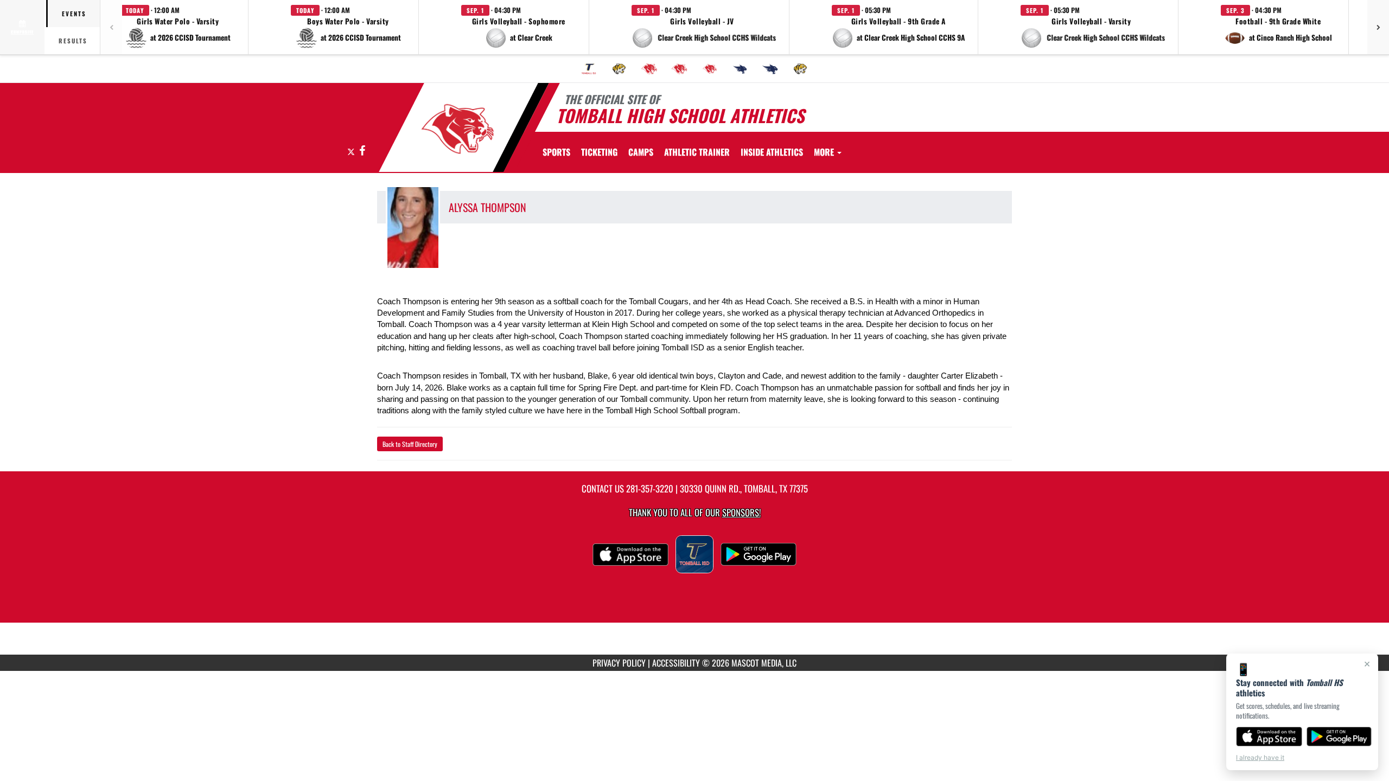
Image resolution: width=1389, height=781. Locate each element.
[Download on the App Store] (1269, 736)
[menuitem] (589, 68)
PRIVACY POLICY (619, 662)
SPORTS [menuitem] (556, 151)
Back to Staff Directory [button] (410, 444)
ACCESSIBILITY (676, 662)
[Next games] (1378, 27)
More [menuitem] (825, 151)
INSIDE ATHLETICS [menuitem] (772, 151)
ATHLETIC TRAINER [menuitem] (697, 151)
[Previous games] (111, 27)
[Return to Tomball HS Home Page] (458, 129)
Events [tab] (74, 13)
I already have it (1260, 757)
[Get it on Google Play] (1339, 736)
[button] (178, 27)
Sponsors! (741, 512)
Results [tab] (73, 40)
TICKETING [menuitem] (599, 151)
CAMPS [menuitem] (640, 151)
